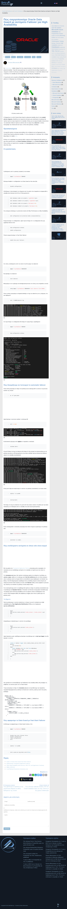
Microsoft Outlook (56, 101)
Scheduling (57, 35)
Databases (9, 11)
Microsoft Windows (56, 104)
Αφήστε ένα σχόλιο (8, 59)
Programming (55, 33)
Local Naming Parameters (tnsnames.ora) (17, 769)
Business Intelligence (57, 80)
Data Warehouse (57, 82)
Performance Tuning (57, 41)
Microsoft (55, 29)
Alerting (53, 62)
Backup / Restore (56, 43)
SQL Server (56, 51)
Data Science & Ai (56, 89)
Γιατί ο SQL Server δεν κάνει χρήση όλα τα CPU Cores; (58, 117)
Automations (63, 66)
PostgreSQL (61, 58)
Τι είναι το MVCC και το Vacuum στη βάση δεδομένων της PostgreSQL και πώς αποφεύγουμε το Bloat (58, 227)
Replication (54, 70)
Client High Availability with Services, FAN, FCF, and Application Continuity (25, 765)
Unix (64, 49)
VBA (60, 31)
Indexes (56, 25)
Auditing (61, 57)
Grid (56, 37)
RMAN (59, 45)
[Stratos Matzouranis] (5, 64)
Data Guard (58, 55)
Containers (54, 86)
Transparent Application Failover (21, 568)
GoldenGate (62, 47)
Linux (53, 25)
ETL (56, 62)
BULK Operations (55, 39)
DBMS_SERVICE (10, 767)
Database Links (55, 60)
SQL (53, 66)
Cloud (63, 64)
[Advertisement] (26, 161)
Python (53, 37)
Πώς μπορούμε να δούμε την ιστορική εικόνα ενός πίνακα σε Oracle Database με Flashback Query (58, 180)
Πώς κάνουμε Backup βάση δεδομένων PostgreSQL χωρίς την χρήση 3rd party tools (33, 849)
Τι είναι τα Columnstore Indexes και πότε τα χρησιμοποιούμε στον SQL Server (58, 211)
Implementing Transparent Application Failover (18, 763)
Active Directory (55, 58)
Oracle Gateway (61, 37)
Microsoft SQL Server (58, 93)
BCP (62, 45)
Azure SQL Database (56, 27)
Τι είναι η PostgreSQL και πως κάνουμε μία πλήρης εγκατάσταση (55, 851)
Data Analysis (55, 49)
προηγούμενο (8, 68)
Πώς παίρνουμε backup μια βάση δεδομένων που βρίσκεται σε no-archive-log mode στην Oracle (59, 132)
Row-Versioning (61, 25)
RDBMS (54, 68)
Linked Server (59, 64)
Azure (58, 66)
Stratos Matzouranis (14, 62)
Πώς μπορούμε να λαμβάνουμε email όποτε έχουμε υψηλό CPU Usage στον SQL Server (58, 147)
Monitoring (62, 35)
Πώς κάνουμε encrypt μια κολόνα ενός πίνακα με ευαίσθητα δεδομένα (58, 196)
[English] (56, 3)
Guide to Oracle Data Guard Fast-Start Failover (18, 761)
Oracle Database (18, 11)
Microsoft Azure (56, 99)
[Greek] (54, 3)
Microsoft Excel (57, 84)
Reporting (61, 49)
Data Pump (60, 60)
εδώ (16, 136)
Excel (64, 57)
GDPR (55, 66)
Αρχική (4, 11)
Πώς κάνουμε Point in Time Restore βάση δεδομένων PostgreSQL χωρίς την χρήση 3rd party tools (33, 843)
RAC (59, 68)
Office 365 (62, 68)
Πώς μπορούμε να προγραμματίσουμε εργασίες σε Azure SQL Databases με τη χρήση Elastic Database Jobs (58, 164)
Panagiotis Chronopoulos (52, 849)
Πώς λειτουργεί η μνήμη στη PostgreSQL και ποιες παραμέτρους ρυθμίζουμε (32, 855)
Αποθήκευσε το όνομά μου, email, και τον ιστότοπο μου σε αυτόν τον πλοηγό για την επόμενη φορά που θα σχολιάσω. (25, 811)
